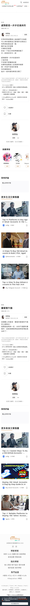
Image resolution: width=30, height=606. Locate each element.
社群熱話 (19, 6)
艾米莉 (18, 163)
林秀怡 (8, 33)
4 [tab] (18, 12)
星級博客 (22, 554)
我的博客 (18, 568)
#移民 (20, 578)
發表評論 (6, 183)
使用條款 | (18, 590)
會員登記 (26, 2)
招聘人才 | (12, 592)
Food (26, 585)
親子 (23, 92)
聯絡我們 (18, 592)
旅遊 (15, 92)
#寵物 (5, 575)
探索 (5, 554)
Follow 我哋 (9, 99)
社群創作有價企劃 (8, 6)
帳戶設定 (14, 565)
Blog (12, 587)
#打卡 (14, 575)
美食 (19, 92)
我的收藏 (22, 565)
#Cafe (24, 575)
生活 (2, 22)
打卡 (11, 92)
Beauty (21, 585)
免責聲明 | (12, 590)
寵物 (27, 92)
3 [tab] (16, 12)
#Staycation (12, 578)
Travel (12, 585)
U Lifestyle (5, 585)
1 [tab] (11, 12)
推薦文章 (15, 554)
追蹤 (25, 34)
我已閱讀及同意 (15, 603)
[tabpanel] (15, 10)
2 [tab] (14, 12)
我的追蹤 (11, 568)
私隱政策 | (24, 590)
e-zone (17, 587)
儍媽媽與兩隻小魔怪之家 (7, 163)
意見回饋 (11, 557)
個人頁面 (7, 565)
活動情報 (12, 94)
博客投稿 (18, 557)
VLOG (9, 554)
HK (16, 585)
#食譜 (19, 575)
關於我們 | (5, 590)
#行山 (10, 575)
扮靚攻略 (5, 94)
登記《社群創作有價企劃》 (20, 87)
